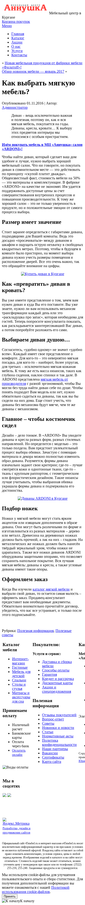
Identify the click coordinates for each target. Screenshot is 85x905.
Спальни (19, 680)
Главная (17, 34)
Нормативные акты (57, 736)
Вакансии (50, 753)
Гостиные (20, 667)
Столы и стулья (19, 686)
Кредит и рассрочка (58, 679)
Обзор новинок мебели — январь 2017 (33, 71)
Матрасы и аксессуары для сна (21, 697)
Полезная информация (35, 631)
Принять (10, 896)
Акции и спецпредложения (56, 689)
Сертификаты (53, 757)
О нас (16, 46)
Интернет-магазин (20, 661)
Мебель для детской (21, 674)
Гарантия (49, 674)
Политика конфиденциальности (59, 742)
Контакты (19, 55)
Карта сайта (51, 762)
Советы (48, 723)
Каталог (17, 38)
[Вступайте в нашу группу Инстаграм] (9, 796)
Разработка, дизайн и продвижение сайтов (16, 830)
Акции (16, 42)
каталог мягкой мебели (51, 589)
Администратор (15, 107)
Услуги (17, 51)
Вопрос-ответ (53, 719)
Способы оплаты (55, 670)
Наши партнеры (55, 749)
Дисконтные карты (57, 683)
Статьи (47, 732)
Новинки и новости (58, 728)
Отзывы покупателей (59, 715)
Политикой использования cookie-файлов (35, 889)
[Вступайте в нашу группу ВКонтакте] (4, 796)
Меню (7, 26)
